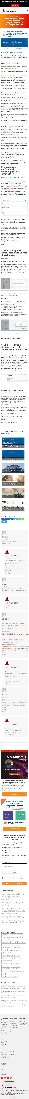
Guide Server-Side (14, 1027)
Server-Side (5, 963)
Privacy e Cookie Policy (8, 958)
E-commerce (17, 939)
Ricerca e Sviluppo (5, 1032)
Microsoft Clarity (18, 950)
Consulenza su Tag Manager (4, 1053)
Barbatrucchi (5, 934)
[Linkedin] (10, 519)
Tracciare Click (6, 965)
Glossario (12, 1021)
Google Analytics (6, 947)
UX (3, 973)
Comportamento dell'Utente (13, 937)
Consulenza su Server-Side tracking (4, 1064)
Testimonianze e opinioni (4, 1042)
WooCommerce (6, 976)
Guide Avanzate (13, 1023)
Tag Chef (12, 1054)
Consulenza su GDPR (4, 1068)
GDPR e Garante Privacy (8, 945)
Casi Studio (3, 1030)
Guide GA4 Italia (13, 1025)
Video (8, 973)
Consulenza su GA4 (4, 1060)
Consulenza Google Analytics (5, 1057)
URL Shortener (6, 971)
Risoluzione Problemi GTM (8, 960)
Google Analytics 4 (7, 77)
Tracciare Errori (15, 965)
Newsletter (3, 1044)
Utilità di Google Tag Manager (18, 971)
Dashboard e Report (7, 939)
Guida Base (13, 52)
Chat (4, 937)
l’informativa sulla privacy (19, 878)
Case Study (19, 934)
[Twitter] (15, 519)
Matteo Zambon (5, 52)
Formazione (3, 1026)
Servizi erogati (4, 1024)
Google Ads (18, 945)
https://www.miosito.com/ (9, 633)
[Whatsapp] (21, 519)
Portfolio (3, 1039)
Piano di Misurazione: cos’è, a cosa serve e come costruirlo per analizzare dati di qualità (13, 917)
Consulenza (3, 1028)
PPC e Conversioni (7, 952)
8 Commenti (21, 52)
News (11, 1029)
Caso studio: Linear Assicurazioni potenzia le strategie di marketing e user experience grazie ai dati (13, 904)
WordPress (14, 976)
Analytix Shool (22, 1021)
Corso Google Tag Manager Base (23, 1024)
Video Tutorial (15, 973)
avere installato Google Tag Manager (12, 182)
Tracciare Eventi (6, 968)
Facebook (14, 942)
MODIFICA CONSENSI (10, 1094)
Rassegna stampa (5, 1037)
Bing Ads (13, 934)
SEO (18, 960)
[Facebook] (4, 519)
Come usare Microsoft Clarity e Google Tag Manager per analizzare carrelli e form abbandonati (13, 922)
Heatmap (4, 950)
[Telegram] (4, 521)
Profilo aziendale (4, 1022)
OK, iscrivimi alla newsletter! (14, 883)
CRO (23, 937)
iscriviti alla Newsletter (9, 1081)
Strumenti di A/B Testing (15, 963)
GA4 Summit (22, 942)
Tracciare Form (15, 968)
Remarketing (18, 958)
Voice (22, 973)
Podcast (11, 1031)
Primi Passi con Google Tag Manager (11, 955)
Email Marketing (6, 942)
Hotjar (10, 950)
